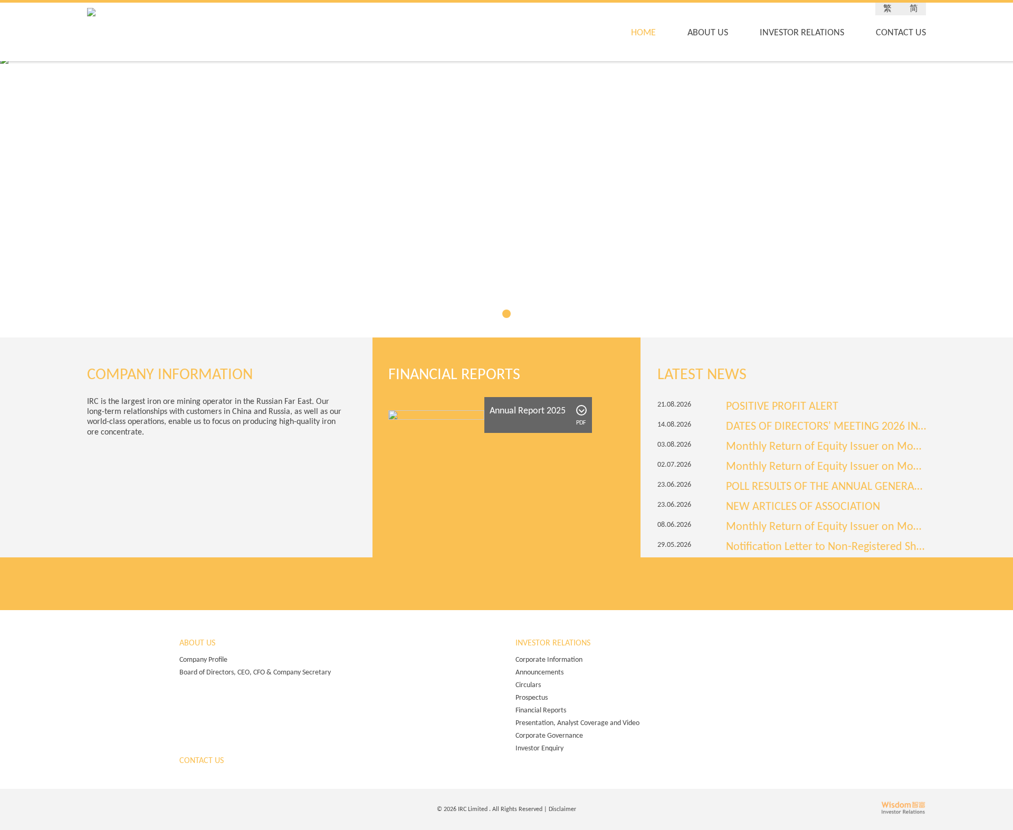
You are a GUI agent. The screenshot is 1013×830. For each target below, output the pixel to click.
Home (643, 33)
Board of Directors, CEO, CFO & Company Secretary (255, 673)
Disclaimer (562, 809)
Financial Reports (540, 711)
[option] (791, 477)
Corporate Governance (549, 736)
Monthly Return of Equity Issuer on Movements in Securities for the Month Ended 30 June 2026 (826, 467)
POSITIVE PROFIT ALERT (782, 407)
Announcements (539, 673)
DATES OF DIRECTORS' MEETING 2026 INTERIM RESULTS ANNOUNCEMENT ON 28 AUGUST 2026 (826, 427)
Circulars (528, 685)
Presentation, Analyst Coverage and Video (577, 723)
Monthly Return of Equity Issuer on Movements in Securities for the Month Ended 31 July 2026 (826, 447)
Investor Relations (802, 33)
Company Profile (203, 660)
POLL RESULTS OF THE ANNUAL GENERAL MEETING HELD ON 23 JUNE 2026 (826, 487)
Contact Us (901, 33)
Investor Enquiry (539, 748)
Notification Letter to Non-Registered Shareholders (826, 547)
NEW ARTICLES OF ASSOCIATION (803, 507)
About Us (707, 33)
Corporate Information (548, 660)
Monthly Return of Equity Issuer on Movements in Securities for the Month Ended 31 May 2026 (826, 527)
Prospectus (531, 698)
